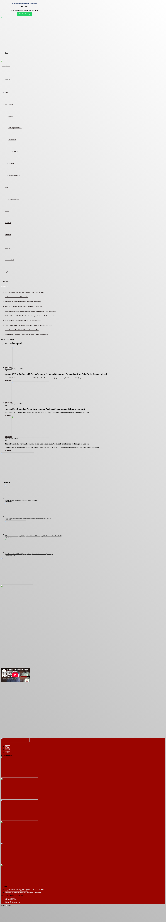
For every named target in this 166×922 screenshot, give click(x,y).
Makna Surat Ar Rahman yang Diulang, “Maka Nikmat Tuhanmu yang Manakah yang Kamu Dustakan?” (33, 536)
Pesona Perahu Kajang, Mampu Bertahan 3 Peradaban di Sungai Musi (23, 306)
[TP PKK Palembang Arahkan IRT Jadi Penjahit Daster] (19, 820)
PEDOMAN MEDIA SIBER (12, 903)
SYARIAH (11, 163)
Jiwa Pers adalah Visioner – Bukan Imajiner (16, 297)
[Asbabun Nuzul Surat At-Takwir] (19, 885)
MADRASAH (8, 235)
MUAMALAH (8, 223)
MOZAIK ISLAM (9, 104)
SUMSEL (7, 211)
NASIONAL (7, 187)
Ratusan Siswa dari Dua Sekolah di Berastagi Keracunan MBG (22, 330)
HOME (6, 92)
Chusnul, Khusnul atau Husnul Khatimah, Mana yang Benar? (21, 500)
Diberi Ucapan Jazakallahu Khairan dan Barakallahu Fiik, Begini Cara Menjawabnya (28, 518)
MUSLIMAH (12, 140)
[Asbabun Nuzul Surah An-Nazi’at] (19, 863)
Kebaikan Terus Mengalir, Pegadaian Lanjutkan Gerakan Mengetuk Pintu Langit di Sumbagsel (30, 311)
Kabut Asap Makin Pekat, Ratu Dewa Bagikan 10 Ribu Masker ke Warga (24, 292)
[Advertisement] (83, 32)
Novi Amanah (8, 369)
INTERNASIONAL (13, 199)
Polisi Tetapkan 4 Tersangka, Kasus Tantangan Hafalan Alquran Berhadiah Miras (26, 334)
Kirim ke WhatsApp (24, 14)
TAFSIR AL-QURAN (14, 175)
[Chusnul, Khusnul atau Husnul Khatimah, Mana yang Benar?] (15, 498)
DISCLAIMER (9, 901)
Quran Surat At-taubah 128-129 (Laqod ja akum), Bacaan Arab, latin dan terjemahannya (29, 554)
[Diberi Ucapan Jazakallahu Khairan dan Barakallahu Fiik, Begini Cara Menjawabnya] (15, 516)
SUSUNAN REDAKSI (11, 899)
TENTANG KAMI (10, 898)
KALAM (10, 116)
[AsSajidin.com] (5, 66)
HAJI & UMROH (13, 151)
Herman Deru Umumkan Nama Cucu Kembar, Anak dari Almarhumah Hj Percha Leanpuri (45, 409)
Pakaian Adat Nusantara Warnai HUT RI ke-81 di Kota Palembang (23, 320)
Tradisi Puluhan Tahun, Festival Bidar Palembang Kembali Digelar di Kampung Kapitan (29, 325)
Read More (8, 380)
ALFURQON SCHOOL (15, 128)
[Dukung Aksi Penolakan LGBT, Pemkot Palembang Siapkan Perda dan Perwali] (19, 777)
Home (2, 339)
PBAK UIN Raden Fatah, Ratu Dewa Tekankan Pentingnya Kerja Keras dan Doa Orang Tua (30, 316)
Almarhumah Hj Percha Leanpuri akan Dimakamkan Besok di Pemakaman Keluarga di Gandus (47, 444)
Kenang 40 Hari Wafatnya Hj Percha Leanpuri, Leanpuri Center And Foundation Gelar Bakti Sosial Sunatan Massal (56, 374)
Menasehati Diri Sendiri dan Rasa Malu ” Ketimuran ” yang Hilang (23, 301)
